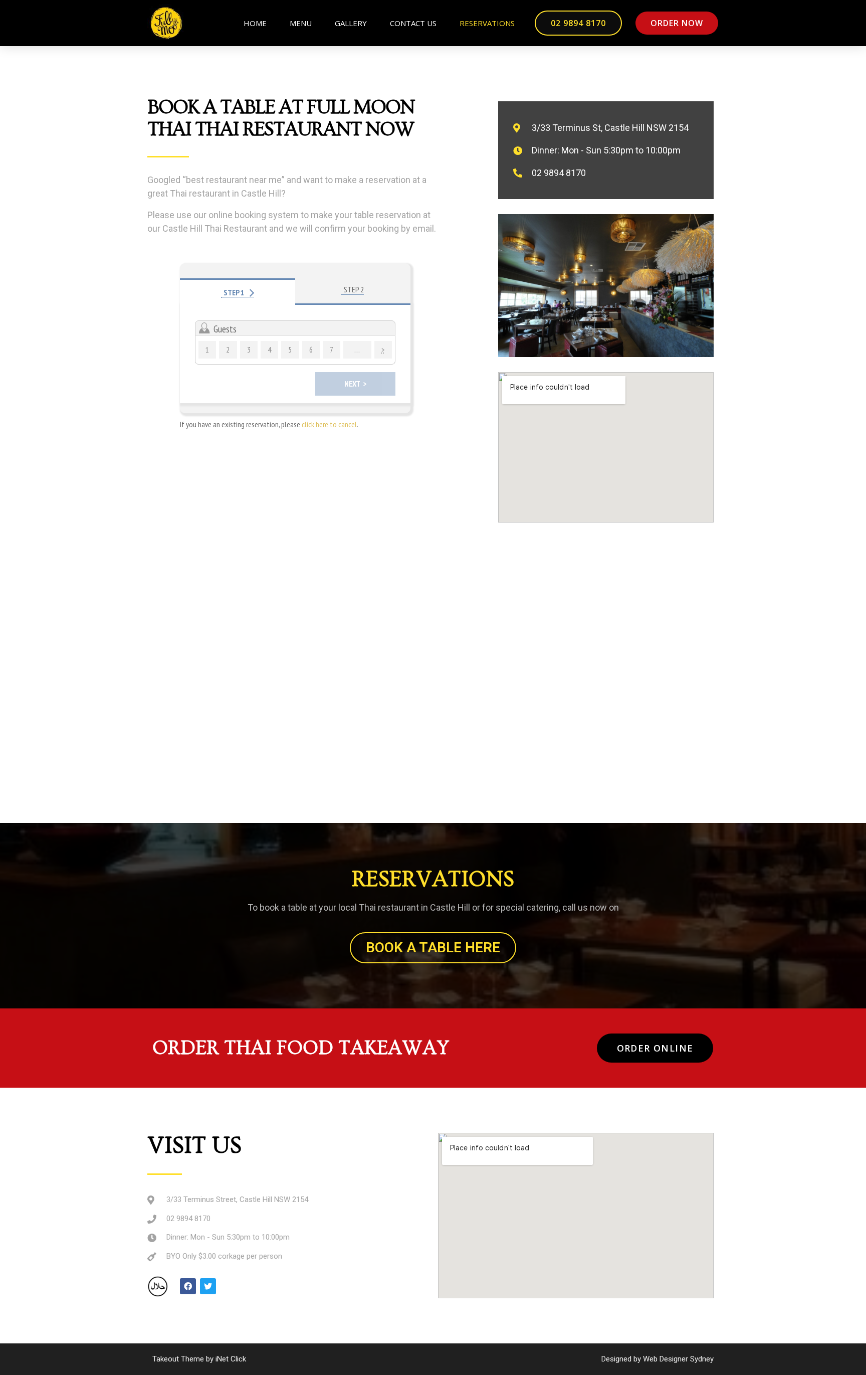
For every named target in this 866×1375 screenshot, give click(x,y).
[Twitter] (208, 1286)
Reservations (487, 23)
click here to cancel (329, 424)
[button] (578, 23)
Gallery (351, 23)
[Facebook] (188, 1286)
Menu (301, 23)
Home (255, 23)
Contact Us (413, 23)
